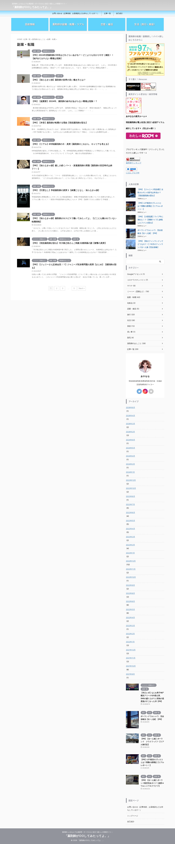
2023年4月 (130, 529)
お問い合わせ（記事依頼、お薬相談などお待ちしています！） (75, 13)
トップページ (132, 816)
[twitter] (139, 391)
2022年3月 (130, 625)
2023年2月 (130, 545)
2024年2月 (130, 464)
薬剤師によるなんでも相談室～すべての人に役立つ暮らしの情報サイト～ (87, 832)
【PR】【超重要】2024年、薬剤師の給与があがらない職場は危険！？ (64, 101)
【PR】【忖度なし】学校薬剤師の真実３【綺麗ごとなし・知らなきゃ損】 (66, 190)
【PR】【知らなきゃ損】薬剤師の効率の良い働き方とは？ (59, 79)
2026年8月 (130, 407)
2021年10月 (131, 666)
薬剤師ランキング (133, 163)
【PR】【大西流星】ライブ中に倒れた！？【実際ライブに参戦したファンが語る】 (150, 219)
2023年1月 (130, 553)
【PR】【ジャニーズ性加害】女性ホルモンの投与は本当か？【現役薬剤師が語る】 (150, 192)
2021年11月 (130, 658)
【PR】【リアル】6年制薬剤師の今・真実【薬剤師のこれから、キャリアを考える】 (71, 144)
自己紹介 (119, 13)
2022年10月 (131, 577)
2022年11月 (131, 569)
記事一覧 (107, 13)
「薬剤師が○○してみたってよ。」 (32, 7)
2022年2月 (130, 634)
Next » (82, 288)
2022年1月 (130, 642)
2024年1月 (130, 472)
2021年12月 (131, 650)
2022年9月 (130, 585)
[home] (151, 391)
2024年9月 (130, 440)
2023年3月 (130, 537)
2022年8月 (130, 593)
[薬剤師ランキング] (133, 159)
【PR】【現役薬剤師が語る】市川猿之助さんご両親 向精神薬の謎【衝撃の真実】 (69, 243)
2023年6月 (130, 512)
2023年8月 (130, 496)
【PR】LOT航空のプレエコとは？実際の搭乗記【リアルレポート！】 (150, 206)
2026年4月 (130, 415)
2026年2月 (130, 432)
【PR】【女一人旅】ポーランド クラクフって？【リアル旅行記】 (152, 742)
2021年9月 (130, 674)
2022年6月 (130, 601)
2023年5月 (130, 520)
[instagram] (145, 391)
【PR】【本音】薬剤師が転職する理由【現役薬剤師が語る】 (60, 122)
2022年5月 (130, 609)
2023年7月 (130, 504)
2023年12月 (131, 480)
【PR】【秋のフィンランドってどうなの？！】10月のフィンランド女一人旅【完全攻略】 (150, 244)
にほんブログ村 (132, 173)
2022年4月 (130, 617)
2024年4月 (130, 456)
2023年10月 (131, 488)
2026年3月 (130, 424)
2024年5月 (130, 448)
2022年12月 (131, 561)
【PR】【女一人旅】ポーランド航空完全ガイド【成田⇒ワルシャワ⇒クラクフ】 (152, 783)
